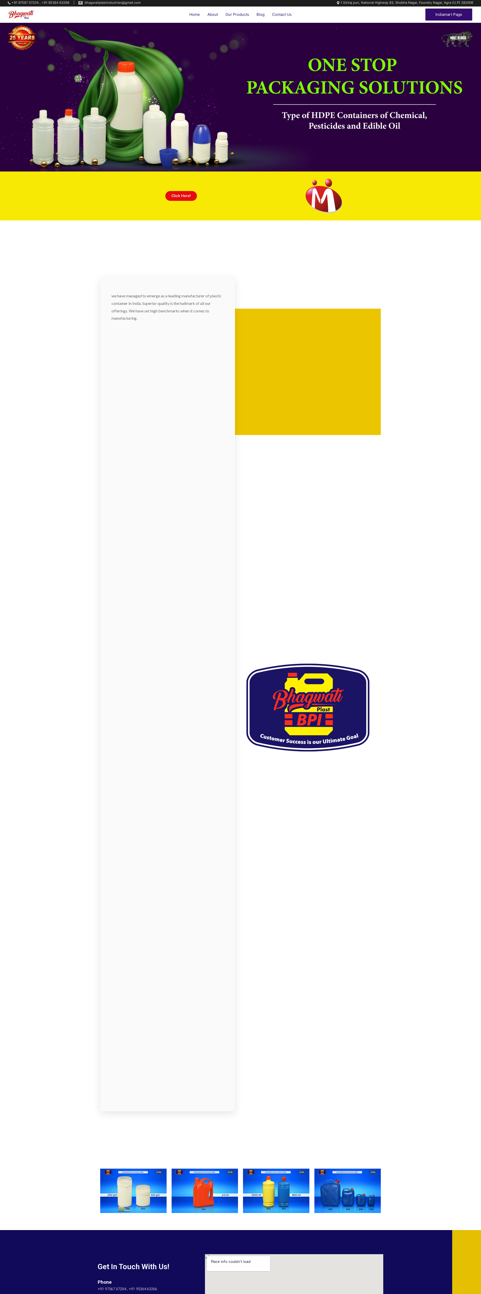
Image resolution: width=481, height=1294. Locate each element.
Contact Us (282, 14)
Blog (261, 14)
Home (194, 14)
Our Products (237, 14)
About (212, 14)
